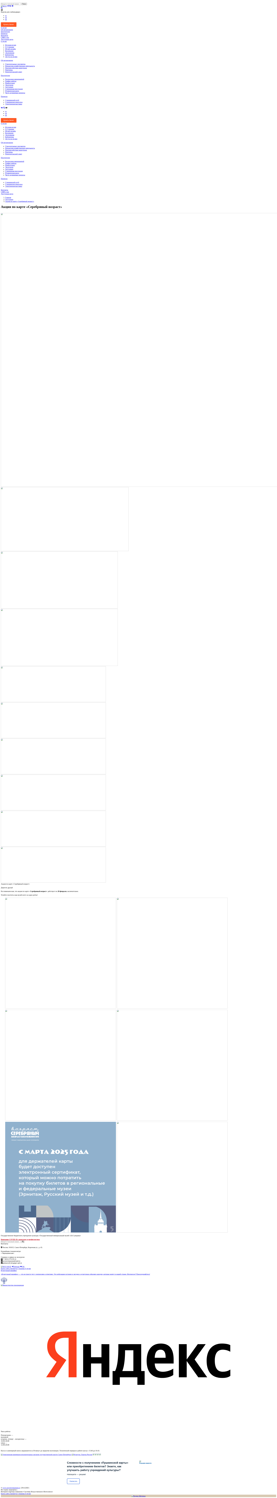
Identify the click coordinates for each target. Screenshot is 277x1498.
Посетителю (5, 32)
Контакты (4, 35)
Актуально (9, 87)
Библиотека (9, 55)
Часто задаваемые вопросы (15, 93)
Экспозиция (9, 53)
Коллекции (9, 51)
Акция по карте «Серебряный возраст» (19, 201)
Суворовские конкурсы (14, 102)
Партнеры (9, 70)
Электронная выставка (13, 104)
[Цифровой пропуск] (98, 1455)
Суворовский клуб (12, 100)
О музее (4, 28)
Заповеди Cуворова (17, 1269)
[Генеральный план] (96, 1455)
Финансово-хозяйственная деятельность (20, 66)
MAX (9, 1267)
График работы (10, 81)
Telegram (16, 1267)
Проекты (4, 33)
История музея (10, 45)
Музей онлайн (10, 49)
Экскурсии (9, 85)
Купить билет (8, 24)
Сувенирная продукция (14, 89)
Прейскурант (10, 83)
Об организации (7, 30)
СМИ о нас (5, 37)
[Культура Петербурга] (93, 1455)
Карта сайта (5, 1269)
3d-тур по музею (11, 57)
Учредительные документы (15, 64)
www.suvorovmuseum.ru (11, 1488)
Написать (73, 1481)
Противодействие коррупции (16, 68)
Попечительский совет (13, 72)
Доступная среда (7, 39)
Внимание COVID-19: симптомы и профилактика (20, 1239)
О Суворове (9, 47)
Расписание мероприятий (14, 79)
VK (23, 1267)
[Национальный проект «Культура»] (100, 1455)
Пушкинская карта (12, 91)
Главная (8, 197)
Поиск (24, 4)
